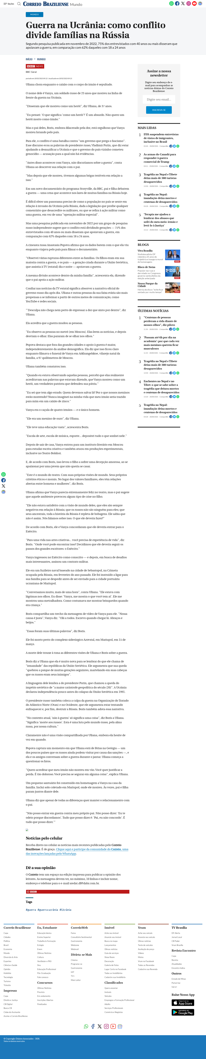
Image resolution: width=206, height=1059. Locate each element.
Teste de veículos (145, 945)
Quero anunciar (111, 988)
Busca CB (8, 1008)
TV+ (73, 976)
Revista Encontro (184, 950)
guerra (31, 909)
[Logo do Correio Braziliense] (45, 4)
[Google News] (200, 5)
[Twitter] (183, 5)
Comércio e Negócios (114, 1012)
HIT (72, 972)
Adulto (107, 1004)
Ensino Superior (44, 937)
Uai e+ (174, 987)
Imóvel (109, 927)
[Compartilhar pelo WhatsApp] (177, 147)
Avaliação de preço (146, 949)
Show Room (110, 957)
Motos (141, 957)
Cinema (74, 960)
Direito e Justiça (11, 1000)
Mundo (76, 4)
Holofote (7, 973)
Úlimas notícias (111, 949)
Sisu (39, 965)
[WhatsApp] (171, 5)
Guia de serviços (112, 953)
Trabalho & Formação (46, 941)
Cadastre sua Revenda (147, 969)
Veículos (108, 996)
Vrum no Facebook (146, 961)
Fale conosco (42, 977)
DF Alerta (176, 933)
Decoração (109, 961)
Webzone (75, 945)
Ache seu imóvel (112, 933)
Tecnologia (8, 977)
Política (7, 941)
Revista (175, 960)
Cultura (40, 957)
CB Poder (176, 941)
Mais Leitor (76, 980)
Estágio (40, 945)
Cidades (7, 937)
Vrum (142, 927)
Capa (6, 933)
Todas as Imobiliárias (113, 973)
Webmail (75, 949)
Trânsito (7, 985)
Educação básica (44, 933)
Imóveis (108, 992)
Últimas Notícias (44, 953)
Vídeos (141, 953)
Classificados (114, 982)
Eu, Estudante (47, 927)
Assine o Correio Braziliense (16, 1016)
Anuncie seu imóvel (113, 937)
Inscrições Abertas (45, 1000)
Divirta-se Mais (81, 954)
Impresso (10, 990)
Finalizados (42, 1004)
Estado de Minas (179, 979)
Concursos (44, 982)
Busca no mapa (111, 941)
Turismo (7, 981)
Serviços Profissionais (114, 1008)
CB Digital (8, 1004)
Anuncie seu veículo (146, 937)
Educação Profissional (46, 969)
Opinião (7, 969)
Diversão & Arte (11, 957)
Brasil (6, 945)
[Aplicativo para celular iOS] (183, 1003)
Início (29, 59)
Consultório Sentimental (81, 937)
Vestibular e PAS (44, 961)
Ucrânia (66, 909)
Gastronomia (76, 941)
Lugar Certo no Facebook (115, 969)
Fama (73, 933)
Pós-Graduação (44, 973)
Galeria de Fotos (112, 965)
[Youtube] (194, 5)
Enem (39, 949)
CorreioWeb (79, 927)
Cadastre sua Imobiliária (115, 977)
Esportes (7, 961)
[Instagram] (188, 5)
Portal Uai (176, 983)
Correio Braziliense (17, 927)
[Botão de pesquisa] (18, 3)
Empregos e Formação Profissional (119, 1000)
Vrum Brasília (177, 945)
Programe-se (76, 964)
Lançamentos (110, 945)
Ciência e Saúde (10, 965)
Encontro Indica (178, 968)
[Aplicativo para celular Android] (183, 1012)
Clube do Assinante (12, 1012)
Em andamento (43, 996)
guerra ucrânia (48, 909)
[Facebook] (177, 5)
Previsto (40, 992)
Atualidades (177, 964)
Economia (8, 949)
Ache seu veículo (145, 933)
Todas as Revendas (146, 965)
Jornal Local (177, 937)
